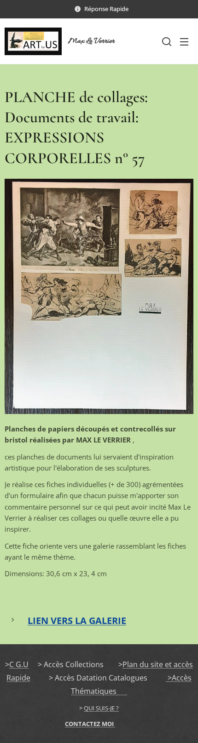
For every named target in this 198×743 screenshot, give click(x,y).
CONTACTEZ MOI (90, 724)
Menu (184, 41)
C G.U (19, 664)
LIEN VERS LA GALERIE (77, 620)
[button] (166, 41)
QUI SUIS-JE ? (101, 708)
